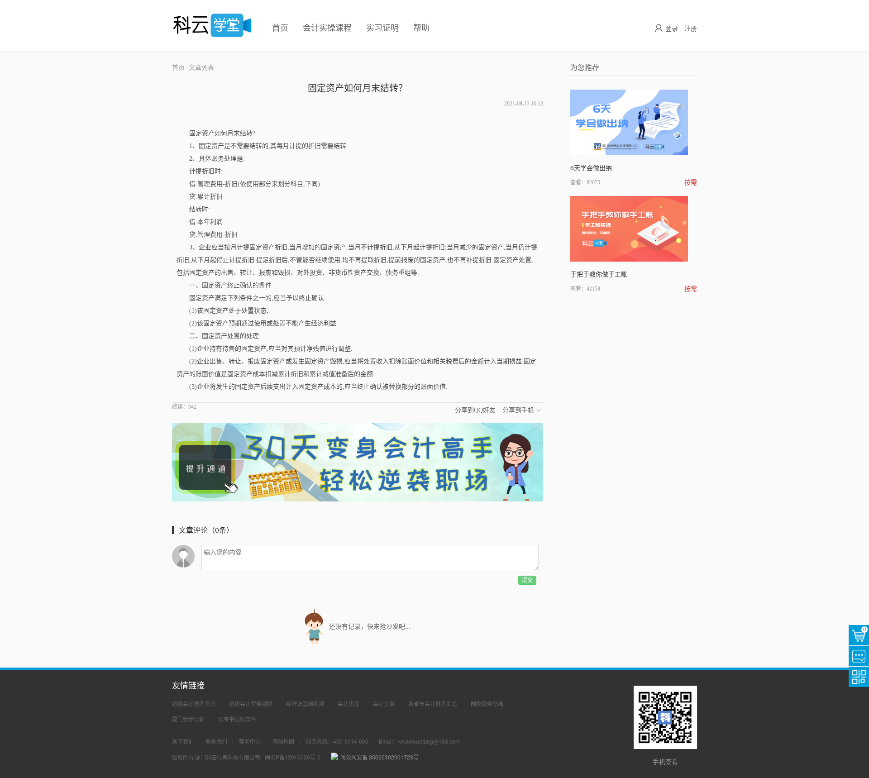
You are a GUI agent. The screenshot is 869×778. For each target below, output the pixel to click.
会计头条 (384, 703)
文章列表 (201, 67)
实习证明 (382, 27)
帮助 (421, 27)
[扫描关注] (859, 677)
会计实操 (348, 703)
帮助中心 (250, 741)
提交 (527, 580)
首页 (280, 27)
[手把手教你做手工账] (629, 229)
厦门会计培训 (188, 719)
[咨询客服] (859, 656)
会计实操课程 (327, 27)
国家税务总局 (487, 703)
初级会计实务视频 (250, 703)
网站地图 (283, 741)
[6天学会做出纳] (629, 122)
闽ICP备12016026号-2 (292, 757)
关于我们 (183, 741)
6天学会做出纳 (591, 167)
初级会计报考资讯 (193, 703)
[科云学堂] (212, 25)
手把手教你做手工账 (598, 273)
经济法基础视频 (305, 703)
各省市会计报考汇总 (432, 703)
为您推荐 (584, 67)
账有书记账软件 (237, 719)
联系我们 (216, 741)
